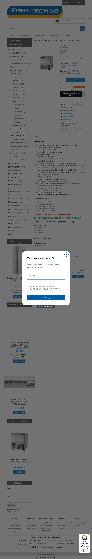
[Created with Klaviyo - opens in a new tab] (46, 306)
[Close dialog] (66, 254)
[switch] (84, 550)
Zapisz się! (46, 297)
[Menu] (88, 535)
